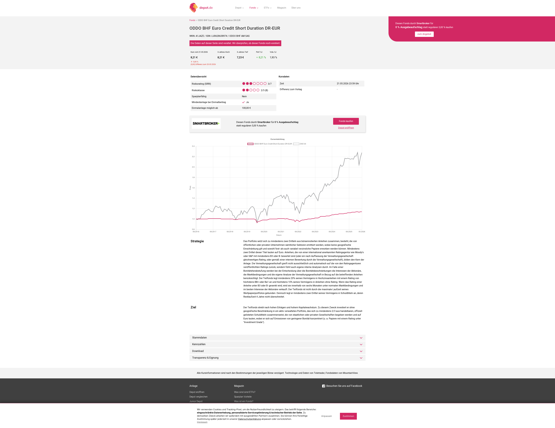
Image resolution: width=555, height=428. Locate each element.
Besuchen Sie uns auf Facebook (344, 386)
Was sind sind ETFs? (244, 392)
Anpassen (326, 416)
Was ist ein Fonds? (243, 401)
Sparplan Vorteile (242, 396)
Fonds (192, 20)
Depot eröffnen (346, 128)
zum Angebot (424, 34)
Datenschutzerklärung (249, 419)
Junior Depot (195, 401)
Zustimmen (348, 416)
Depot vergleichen (198, 396)
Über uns (295, 8)
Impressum (202, 422)
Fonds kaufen (346, 121)
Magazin (281, 8)
